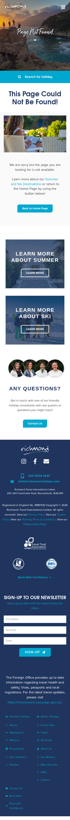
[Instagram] (24, 461)
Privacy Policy (36, 514)
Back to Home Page (35, 208)
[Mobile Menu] (63, 7)
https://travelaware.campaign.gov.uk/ (35, 702)
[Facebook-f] (35, 461)
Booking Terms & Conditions (39, 519)
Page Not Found (35, 32)
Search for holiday (39, 77)
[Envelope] (46, 461)
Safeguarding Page (34, 524)
